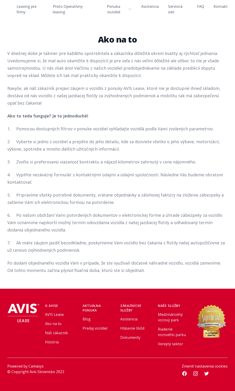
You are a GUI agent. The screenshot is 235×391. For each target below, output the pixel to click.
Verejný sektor (170, 343)
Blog (87, 319)
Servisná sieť (175, 9)
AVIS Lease (54, 314)
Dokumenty (130, 337)
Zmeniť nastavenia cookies (205, 366)
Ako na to (53, 323)
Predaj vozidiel (95, 328)
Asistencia (150, 6)
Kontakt (220, 6)
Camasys (36, 366)
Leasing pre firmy (26, 9)
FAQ (200, 6)
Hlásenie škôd (132, 328)
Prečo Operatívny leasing (68, 9)
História (52, 342)
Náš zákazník (56, 332)
